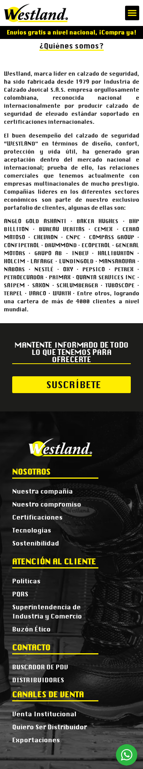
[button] (132, 13)
